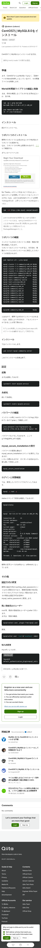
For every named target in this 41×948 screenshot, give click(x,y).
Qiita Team (26, 904)
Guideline (5, 881)
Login (26, 3)
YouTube (5, 918)
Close (25, 938)
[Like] (4, 677)
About (4, 870)
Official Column (27, 877)
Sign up (15, 938)
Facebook (5, 914)
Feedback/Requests (8, 888)
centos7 (12, 40)
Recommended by (17, 732)
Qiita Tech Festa (28, 884)
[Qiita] (6, 3)
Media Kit (5, 884)
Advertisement (7, 895)
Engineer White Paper (29, 891)
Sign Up (25, 825)
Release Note (27, 870)
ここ (37, 145)
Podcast (4, 921)
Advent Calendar (28, 881)
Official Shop (26, 911)
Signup (35, 3)
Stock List (13, 7)
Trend (5, 7)
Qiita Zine (25, 907)
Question (22, 7)
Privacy (4, 877)
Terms (4, 874)
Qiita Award (26, 888)
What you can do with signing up (15, 706)
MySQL (4, 40)
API (23, 895)
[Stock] (10, 677)
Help (3, 891)
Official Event (33, 7)
